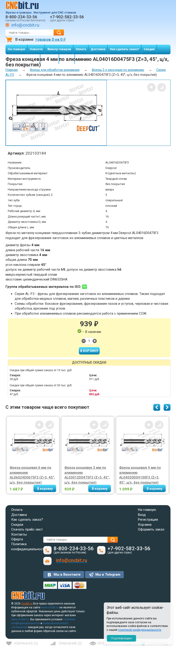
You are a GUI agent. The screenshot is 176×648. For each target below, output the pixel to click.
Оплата (81, 49)
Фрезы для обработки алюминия (55, 70)
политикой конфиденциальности (139, 630)
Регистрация (148, 519)
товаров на (50, 39)
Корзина (144, 525)
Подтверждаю (121, 638)
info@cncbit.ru (25, 25)
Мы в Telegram (107, 574)
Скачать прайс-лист (27, 529)
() (26, 643)
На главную (16, 49)
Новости (36, 49)
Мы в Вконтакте (67, 574)
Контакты (19, 534)
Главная (12, 70)
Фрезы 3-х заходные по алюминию (118, 70)
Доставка (98, 49)
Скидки (149, 49)
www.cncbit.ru (50, 607)
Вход (142, 515)
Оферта (17, 539)
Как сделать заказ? (124, 49)
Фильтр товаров (59, 49)
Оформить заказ (151, 529)
